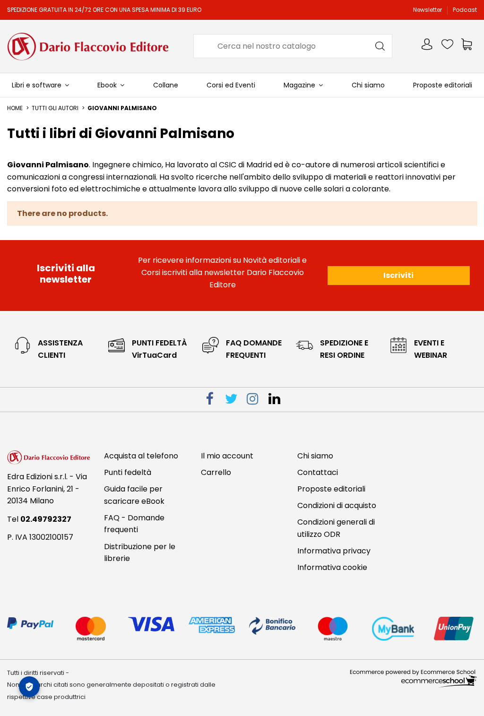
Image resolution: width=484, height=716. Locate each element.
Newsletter (428, 10)
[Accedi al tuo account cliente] (428, 46)
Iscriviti (398, 275)
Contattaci (317, 472)
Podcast (465, 10)
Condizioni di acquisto (336, 505)
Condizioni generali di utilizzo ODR (336, 528)
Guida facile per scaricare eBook (134, 495)
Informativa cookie (332, 567)
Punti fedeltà (127, 472)
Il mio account (227, 455)
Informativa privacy (334, 550)
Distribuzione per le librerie (139, 552)
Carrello (216, 472)
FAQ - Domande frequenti (134, 523)
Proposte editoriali (331, 488)
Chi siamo (315, 455)
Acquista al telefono (141, 455)
